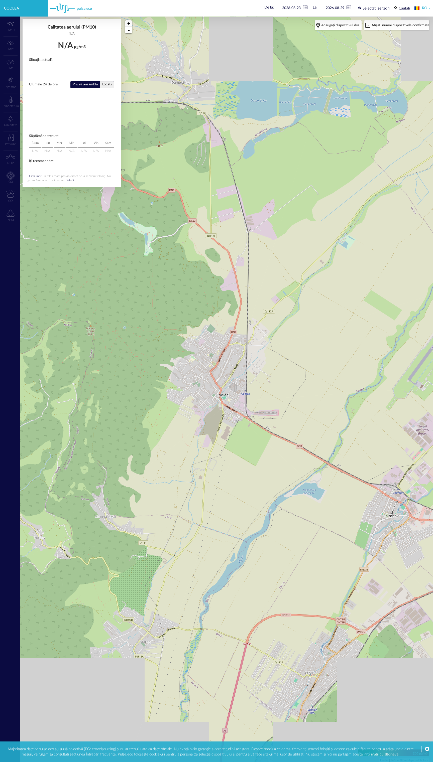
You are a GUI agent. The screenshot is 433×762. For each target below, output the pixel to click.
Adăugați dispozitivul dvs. (340, 25)
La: (315, 7)
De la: (269, 7)
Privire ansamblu (85, 84)
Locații (107, 84)
